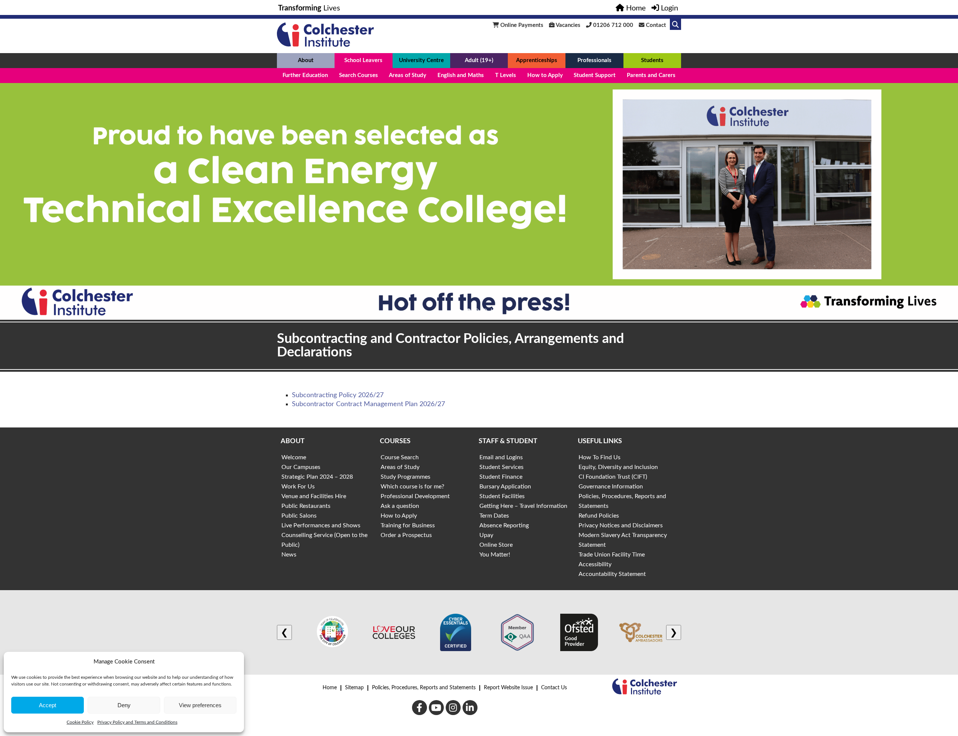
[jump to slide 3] (485, 311)
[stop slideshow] (492, 311)
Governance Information (611, 487)
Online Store (496, 545)
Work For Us (298, 487)
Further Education (305, 75)
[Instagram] (453, 707)
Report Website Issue (508, 687)
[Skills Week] (479, 201)
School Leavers (363, 60)
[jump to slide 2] (477, 311)
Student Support (595, 75)
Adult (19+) (479, 60)
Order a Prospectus (406, 535)
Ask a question (400, 506)
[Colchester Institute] (325, 45)
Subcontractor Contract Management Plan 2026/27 (368, 404)
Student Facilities (502, 496)
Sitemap (354, 687)
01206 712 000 (612, 25)
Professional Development (415, 496)
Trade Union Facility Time (612, 555)
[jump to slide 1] (468, 311)
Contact (655, 25)
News (288, 555)
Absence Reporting (504, 525)
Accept (47, 705)
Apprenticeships (536, 60)
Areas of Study (407, 75)
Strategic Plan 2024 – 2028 (317, 477)
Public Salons (299, 516)
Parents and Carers (651, 75)
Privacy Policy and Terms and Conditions (137, 722)
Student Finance (500, 477)
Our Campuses (300, 467)
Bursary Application (505, 487)
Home (330, 687)
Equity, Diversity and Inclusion (618, 467)
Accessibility (595, 564)
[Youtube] (436, 707)
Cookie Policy (80, 722)
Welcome (293, 457)
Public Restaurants (305, 506)
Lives (309, 8)
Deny (124, 705)
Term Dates (494, 516)
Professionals (594, 60)
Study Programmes (405, 477)
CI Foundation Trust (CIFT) (613, 477)
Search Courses (358, 75)
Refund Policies (599, 516)
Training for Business (408, 525)
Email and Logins (501, 457)
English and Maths (460, 75)
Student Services (501, 467)
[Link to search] (675, 24)
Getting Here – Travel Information (523, 506)
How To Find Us (599, 457)
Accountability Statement (612, 574)
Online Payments (521, 25)
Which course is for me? (412, 487)
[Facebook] (419, 707)
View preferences (200, 705)
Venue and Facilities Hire (313, 496)
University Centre (421, 60)
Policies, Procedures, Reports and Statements (424, 687)
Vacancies (567, 25)
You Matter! (494, 555)
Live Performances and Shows (320, 525)
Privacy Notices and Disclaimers (621, 525)
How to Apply (545, 75)
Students (652, 60)
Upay (486, 535)
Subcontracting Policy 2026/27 (338, 395)
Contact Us (554, 687)
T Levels (505, 75)
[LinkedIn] (470, 707)
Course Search (400, 457)
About (306, 60)
